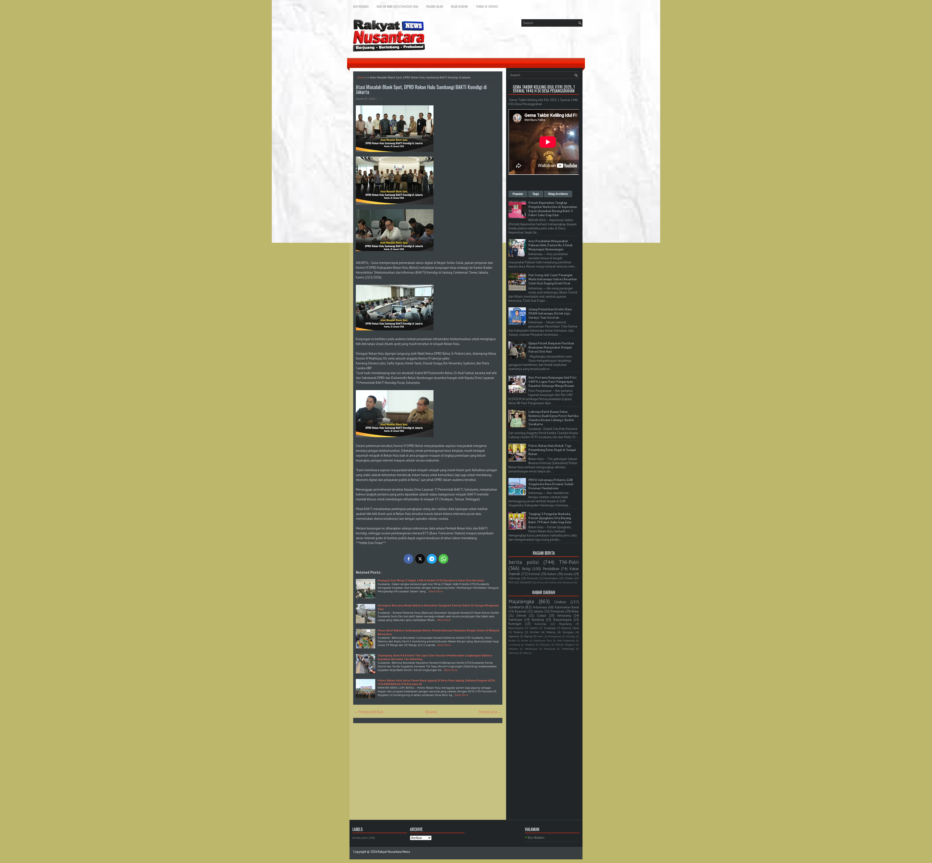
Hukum (552, 574)
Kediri (540, 636)
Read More (436, 591)
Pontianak (557, 611)
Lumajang (514, 644)
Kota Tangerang (566, 640)
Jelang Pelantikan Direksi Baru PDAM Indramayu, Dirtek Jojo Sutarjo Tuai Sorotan (550, 313)
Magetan (530, 644)
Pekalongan (531, 648)
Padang (518, 632)
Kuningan (514, 624)
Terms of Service (487, 6)
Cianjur (541, 615)
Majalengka (521, 601)
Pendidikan (551, 568)
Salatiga (570, 636)
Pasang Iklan (434, 6)
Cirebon (560, 601)
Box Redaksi (361, 6)
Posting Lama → (490, 712)
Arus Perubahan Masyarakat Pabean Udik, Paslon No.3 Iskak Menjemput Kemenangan (550, 245)
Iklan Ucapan (459, 6)
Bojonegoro (516, 628)
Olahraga (514, 578)
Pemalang (549, 648)
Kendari (535, 632)
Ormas (569, 578)
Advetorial (568, 582)
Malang (551, 632)
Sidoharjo (513, 652)
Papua (528, 636)
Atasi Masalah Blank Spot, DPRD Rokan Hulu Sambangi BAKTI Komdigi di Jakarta (421, 89)
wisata (568, 574)
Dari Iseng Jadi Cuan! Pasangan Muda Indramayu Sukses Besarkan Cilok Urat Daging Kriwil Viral (552, 279)
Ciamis (534, 628)
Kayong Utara (570, 628)
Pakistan (513, 648)
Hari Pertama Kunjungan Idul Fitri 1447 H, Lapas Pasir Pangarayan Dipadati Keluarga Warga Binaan (552, 382)
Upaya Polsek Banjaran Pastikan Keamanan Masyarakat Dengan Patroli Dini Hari (551, 347)
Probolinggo (568, 648)
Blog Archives (558, 194)
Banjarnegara (562, 620)
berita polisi (523, 562)
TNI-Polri (569, 562)
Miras (540, 582)
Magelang (565, 624)
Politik (553, 582)
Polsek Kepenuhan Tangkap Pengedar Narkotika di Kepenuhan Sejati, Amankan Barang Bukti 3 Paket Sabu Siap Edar (552, 209)
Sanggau (568, 632)
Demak (521, 615)
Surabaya (550, 628)
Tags (536, 194)
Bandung (538, 620)
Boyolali (520, 611)
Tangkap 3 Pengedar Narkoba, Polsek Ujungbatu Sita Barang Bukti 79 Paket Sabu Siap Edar (550, 518)
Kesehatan (551, 578)
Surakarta (516, 606)
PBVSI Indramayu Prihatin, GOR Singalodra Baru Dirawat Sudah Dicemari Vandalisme (550, 484)
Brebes (512, 640)
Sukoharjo (515, 620)
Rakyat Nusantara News (394, 852)
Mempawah (554, 636)
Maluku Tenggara (565, 644)
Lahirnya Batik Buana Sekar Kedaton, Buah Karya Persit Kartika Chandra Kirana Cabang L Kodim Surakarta (553, 418)
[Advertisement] (543, 731)
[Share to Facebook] (408, 559)
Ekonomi (532, 578)
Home (361, 77)
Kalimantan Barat (567, 607)
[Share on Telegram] (432, 559)
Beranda (431, 712)
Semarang (564, 615)
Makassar (545, 644)
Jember (524, 640)
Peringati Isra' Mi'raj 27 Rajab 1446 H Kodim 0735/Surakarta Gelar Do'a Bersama (431, 580)
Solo (525, 652)
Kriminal (534, 574)
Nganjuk (513, 636)
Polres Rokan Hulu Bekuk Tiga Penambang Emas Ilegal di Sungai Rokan (552, 450)
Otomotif (525, 582)
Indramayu (540, 607)
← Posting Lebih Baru (369, 712)
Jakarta (538, 611)
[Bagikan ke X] (420, 559)
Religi (526, 568)
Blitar (575, 611)
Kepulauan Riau (542, 640)
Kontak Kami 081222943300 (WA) (397, 6)
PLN (510, 582)
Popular (518, 194)
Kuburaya (540, 624)
